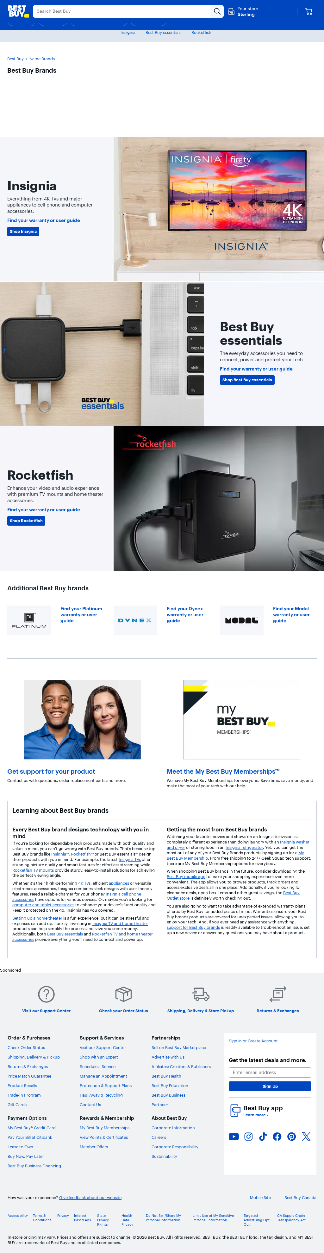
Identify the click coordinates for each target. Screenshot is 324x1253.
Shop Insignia (23, 231)
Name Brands (42, 58)
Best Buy (15, 58)
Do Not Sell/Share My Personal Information (163, 1217)
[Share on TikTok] (263, 1137)
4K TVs (84, 883)
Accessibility (18, 1215)
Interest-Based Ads (82, 1217)
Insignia (128, 32)
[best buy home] (18, 11)
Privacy (63, 1215)
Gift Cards (17, 1104)
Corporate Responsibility (175, 1146)
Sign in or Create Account (253, 1040)
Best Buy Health (166, 1076)
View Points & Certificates (104, 1137)
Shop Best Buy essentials (247, 379)
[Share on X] (306, 1137)
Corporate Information (173, 1127)
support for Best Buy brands (193, 927)
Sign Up (270, 1086)
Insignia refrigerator (244, 847)
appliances (119, 883)
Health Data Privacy (127, 1220)
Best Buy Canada (300, 1197)
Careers (159, 1137)
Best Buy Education (170, 1085)
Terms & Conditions (42, 1217)
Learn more (255, 1114)
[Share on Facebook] (277, 1137)
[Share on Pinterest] (292, 1137)
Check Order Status (26, 1047)
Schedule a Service (97, 1066)
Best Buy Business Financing (34, 1165)
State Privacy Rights (103, 1220)
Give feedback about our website (90, 1197)
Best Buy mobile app (186, 876)
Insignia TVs (130, 859)
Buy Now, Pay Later (26, 1156)
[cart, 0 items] (309, 11)
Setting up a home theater (37, 918)
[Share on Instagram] (248, 1137)
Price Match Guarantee (29, 1076)
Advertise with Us (168, 1056)
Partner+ (160, 1104)
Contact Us (90, 1104)
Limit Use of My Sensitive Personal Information (213, 1217)
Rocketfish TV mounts (33, 870)
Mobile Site (260, 1197)
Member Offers (94, 1146)
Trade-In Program (24, 1095)
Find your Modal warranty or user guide (291, 615)
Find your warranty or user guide (43, 220)
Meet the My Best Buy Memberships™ (223, 771)
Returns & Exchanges (28, 1066)
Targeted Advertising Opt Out (257, 1220)
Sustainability (164, 1156)
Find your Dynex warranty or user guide (185, 615)
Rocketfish (201, 32)
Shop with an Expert (99, 1056)
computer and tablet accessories (43, 904)
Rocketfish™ (82, 853)
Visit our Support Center (103, 1047)
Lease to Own (20, 1146)
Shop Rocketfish (26, 520)
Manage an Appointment (103, 1076)
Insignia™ (60, 853)
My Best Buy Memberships (104, 1127)
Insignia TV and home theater (120, 923)
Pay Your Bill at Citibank (30, 1137)
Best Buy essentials (163, 32)
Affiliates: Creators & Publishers (181, 1066)
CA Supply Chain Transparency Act (291, 1217)
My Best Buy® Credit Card (32, 1127)
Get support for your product (51, 771)
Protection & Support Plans (106, 1085)
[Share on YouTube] (234, 1137)
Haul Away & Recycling (101, 1095)
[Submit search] (217, 11)
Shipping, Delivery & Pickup (34, 1056)
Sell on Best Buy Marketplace (179, 1047)
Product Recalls (22, 1085)
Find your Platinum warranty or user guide (81, 615)
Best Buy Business (168, 1095)
